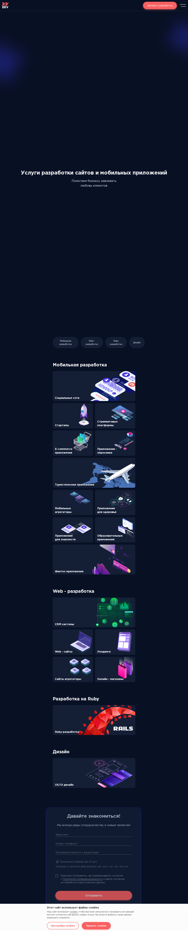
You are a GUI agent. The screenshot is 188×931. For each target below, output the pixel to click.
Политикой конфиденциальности (83, 876)
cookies (74, 912)
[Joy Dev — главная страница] (5, 5)
